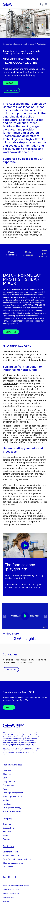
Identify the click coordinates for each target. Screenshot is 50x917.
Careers (6, 839)
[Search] (41, 4)
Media (5, 835)
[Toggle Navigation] (46, 4)
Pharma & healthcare (12, 811)
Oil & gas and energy (12, 808)
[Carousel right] (45, 616)
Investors (7, 831)
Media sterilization (28, 253)
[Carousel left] (4, 616)
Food (5, 789)
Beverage (7, 770)
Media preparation (11, 253)
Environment (8, 785)
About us (7, 824)
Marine (6, 800)
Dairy (5, 778)
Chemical (7, 774)
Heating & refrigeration (13, 793)
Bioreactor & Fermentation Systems (18, 44)
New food (7, 804)
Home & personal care (12, 796)
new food (7, 170)
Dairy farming (9, 781)
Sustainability (9, 828)
